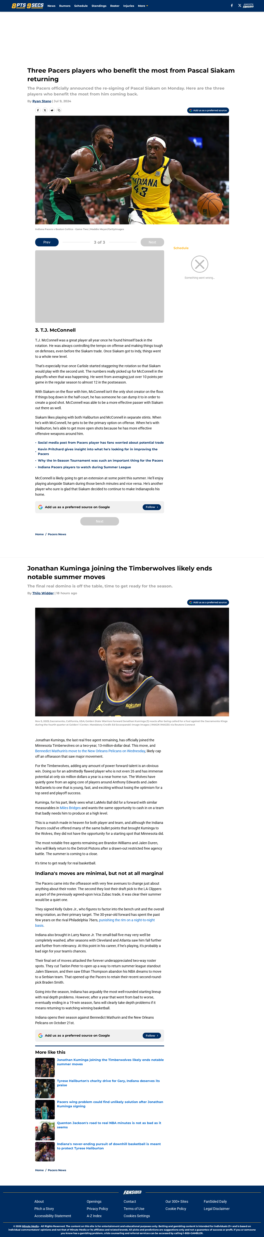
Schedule (81, 6)
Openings (94, 1201)
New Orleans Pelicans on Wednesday (116, 751)
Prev (46, 242)
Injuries (128, 6)
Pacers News (57, 534)
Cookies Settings (137, 1216)
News (51, 6)
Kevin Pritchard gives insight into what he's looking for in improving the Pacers (98, 451)
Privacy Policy (97, 1209)
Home (39, 534)
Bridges (75, 808)
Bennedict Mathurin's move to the (61, 751)
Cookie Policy (176, 1209)
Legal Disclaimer (217, 1209)
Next (152, 242)
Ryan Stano (41, 101)
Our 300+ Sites (177, 1201)
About (39, 1201)
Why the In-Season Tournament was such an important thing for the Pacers (100, 460)
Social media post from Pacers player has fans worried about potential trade (101, 442)
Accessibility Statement (52, 1216)
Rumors (64, 6)
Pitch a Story (44, 1209)
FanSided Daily (215, 1201)
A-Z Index (94, 1216)
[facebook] (232, 5)
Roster (114, 6)
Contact (130, 1201)
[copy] (59, 110)
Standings (99, 6)
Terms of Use (134, 1209)
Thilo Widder (43, 593)
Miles (64, 808)
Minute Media (30, 1226)
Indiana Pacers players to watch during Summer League (84, 467)
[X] (239, 5)
